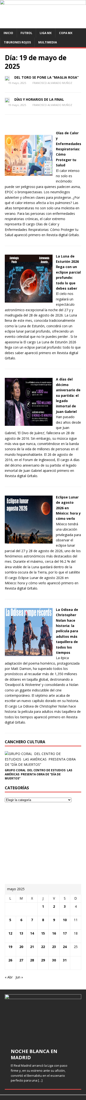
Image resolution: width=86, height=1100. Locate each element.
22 (43, 946)
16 (54, 933)
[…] (40, 1080)
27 (21, 960)
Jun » (19, 977)
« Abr (9, 977)
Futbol (26, 33)
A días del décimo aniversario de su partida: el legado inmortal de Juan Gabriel (68, 395)
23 (54, 946)
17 (65, 933)
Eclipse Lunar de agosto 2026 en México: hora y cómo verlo (68, 508)
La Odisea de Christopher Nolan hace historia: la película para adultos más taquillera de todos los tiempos (67, 631)
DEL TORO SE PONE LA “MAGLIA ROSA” (46, 77)
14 (32, 933)
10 (65, 920)
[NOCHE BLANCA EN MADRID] (43, 1018)
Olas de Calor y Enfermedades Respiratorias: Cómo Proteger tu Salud (68, 149)
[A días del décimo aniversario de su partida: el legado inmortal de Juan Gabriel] (29, 423)
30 (54, 960)
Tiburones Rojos (17, 42)
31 (65, 960)
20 (21, 946)
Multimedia (47, 42)
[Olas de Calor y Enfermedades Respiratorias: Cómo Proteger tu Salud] (29, 176)
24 (65, 946)
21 (32, 946)
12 (10, 933)
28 (32, 960)
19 (10, 946)
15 (43, 933)
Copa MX (65, 33)
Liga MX (46, 33)
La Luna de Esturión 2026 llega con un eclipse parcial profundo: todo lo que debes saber (68, 272)
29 (43, 960)
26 (10, 960)
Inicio (8, 33)
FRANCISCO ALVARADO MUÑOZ (52, 83)
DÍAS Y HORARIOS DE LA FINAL (39, 99)
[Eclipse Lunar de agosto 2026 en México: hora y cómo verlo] (29, 540)
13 (21, 933)
